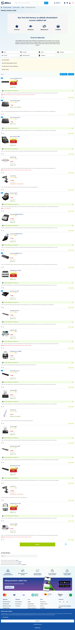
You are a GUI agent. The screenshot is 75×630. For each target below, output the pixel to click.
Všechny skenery (5, 69)
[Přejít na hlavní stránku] (6, 2)
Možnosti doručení (6, 601)
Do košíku (72, 97)
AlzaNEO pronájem (43, 603)
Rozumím (37, 621)
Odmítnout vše (37, 627)
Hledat (46, 2)
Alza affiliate (42, 608)
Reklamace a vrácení (7, 605)
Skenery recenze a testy (30, 7)
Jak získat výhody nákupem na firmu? (9, 63)
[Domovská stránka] (1, 7)
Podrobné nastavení (37, 624)
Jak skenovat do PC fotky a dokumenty (10, 66)
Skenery (22, 7)
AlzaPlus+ (42, 605)
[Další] (65, 544)
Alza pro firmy (43, 601)
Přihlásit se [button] (58, 3)
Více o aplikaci (8, 587)
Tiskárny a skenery (16, 7)
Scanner (20, 561)
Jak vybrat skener (5, 60)
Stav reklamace (18, 603)
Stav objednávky (18, 601)
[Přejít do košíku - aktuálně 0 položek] (73, 3)
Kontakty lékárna (31, 603)
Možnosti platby (6, 603)
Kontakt (29, 601)
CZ (60, 607)
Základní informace (31, 605)
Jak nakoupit (17, 605)
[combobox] (29, 3)
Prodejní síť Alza (6, 608)
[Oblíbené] (67, 3)
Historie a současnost (32, 608)
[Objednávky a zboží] (64, 3)
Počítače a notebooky (7, 7)
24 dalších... (37, 544)
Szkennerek (24, 564)
